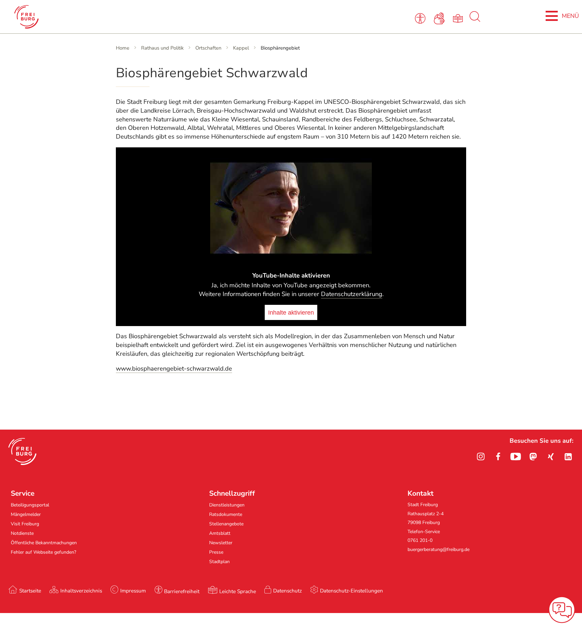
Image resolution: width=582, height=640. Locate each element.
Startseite (30, 590)
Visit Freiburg (25, 524)
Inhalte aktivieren (291, 312)
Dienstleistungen (227, 505)
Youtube (515, 456)
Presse (216, 552)
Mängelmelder (26, 514)
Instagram (480, 456)
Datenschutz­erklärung (351, 294)
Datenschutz (287, 590)
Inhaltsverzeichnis (81, 590)
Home (122, 48)
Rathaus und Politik (162, 48)
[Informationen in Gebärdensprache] (440, 17)
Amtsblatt (219, 533)
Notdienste (22, 533)
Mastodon (533, 456)
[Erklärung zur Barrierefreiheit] (421, 17)
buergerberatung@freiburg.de (439, 549)
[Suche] (475, 20)
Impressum (133, 590)
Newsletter (220, 543)
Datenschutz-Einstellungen (351, 590)
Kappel (241, 48)
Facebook (498, 456)
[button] (22, 451)
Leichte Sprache (237, 591)
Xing (550, 456)
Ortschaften (208, 48)
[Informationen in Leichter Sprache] (459, 17)
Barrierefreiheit (181, 591)
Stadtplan (219, 561)
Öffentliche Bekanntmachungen (44, 543)
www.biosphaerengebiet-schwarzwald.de (174, 368)
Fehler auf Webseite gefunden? (43, 552)
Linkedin (568, 456)
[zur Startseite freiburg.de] (122, 16)
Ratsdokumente (225, 514)
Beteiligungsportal (30, 505)
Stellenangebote (226, 524)
